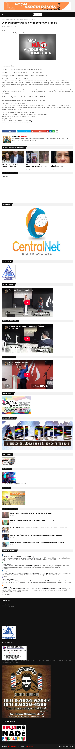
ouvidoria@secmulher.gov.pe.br (23, 122)
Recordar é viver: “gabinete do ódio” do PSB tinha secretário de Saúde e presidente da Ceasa (36, 535)
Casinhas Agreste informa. (9, 579)
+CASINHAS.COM (6, 564)
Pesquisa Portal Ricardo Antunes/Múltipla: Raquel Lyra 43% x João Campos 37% (32, 520)
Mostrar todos (6, 594)
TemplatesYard (13, 746)
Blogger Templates (29, 746)
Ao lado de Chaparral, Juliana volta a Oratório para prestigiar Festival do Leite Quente (23, 565)
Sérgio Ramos (6, 26)
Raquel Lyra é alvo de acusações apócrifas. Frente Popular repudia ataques (31, 513)
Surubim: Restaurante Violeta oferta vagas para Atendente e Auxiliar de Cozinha (22, 558)
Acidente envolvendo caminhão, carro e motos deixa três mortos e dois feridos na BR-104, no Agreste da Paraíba (31, 581)
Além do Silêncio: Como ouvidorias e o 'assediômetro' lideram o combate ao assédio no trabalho (37, 542)
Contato (71, 746)
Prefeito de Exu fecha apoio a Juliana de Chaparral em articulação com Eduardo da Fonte (25, 573)
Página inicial (5, 19)
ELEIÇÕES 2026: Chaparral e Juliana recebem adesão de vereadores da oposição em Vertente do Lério (38, 528)
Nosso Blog (66, 746)
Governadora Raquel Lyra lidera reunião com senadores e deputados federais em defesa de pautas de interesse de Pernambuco (35, 588)
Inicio (60, 746)
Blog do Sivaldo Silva (7, 572)
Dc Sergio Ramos (6, 587)
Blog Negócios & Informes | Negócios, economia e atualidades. (18, 556)
